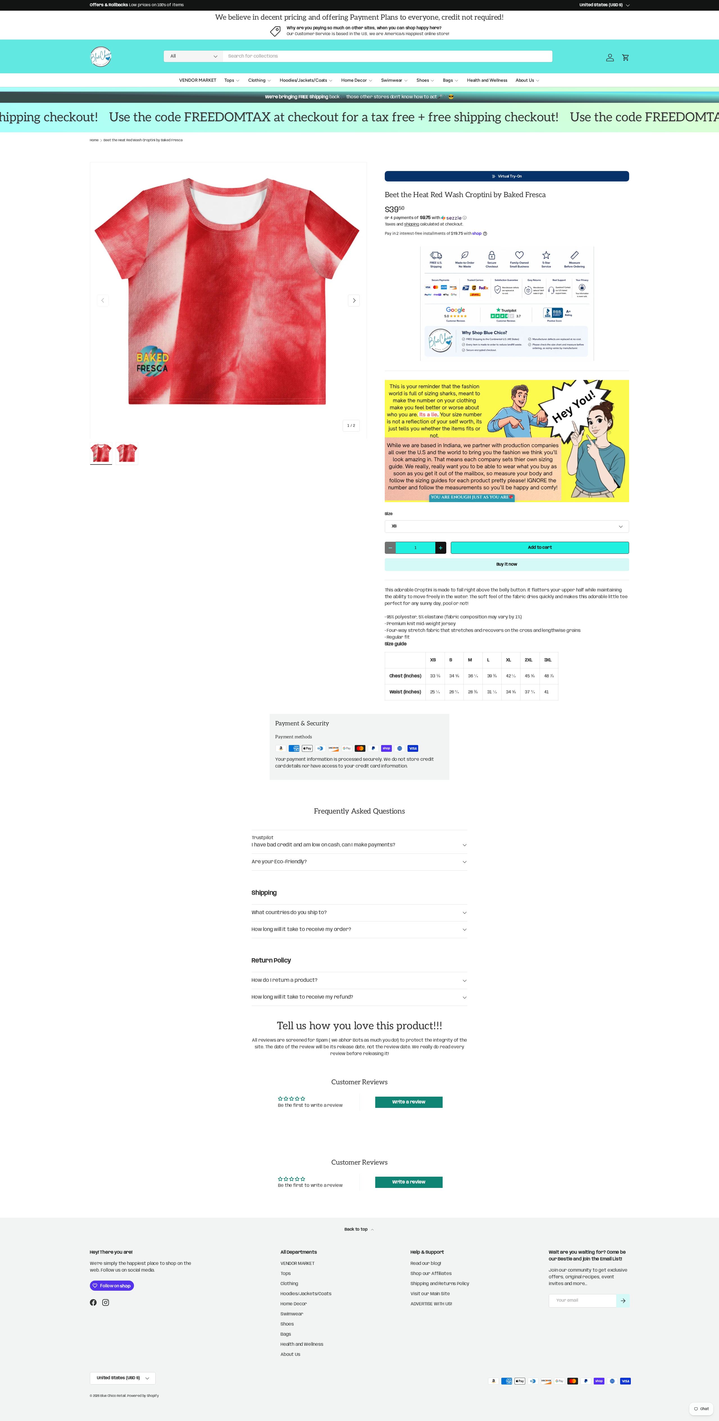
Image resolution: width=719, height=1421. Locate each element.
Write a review (409, 1102)
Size (389, 514)
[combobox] (358, 56)
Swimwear (391, 80)
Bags (447, 80)
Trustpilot (262, 837)
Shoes (423, 80)
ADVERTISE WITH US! (431, 1304)
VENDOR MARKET (197, 80)
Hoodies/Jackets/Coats (303, 80)
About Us (525, 80)
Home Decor (354, 80)
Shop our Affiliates (431, 1273)
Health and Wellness (487, 80)
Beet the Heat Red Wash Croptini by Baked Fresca (143, 140)
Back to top (356, 1229)
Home (94, 140)
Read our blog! (426, 1263)
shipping (411, 224)
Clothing (257, 80)
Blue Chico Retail (113, 1396)
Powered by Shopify (143, 1396)
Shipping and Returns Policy (440, 1283)
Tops (229, 80)
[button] (507, 176)
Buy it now (507, 564)
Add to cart (540, 547)
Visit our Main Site (430, 1294)
